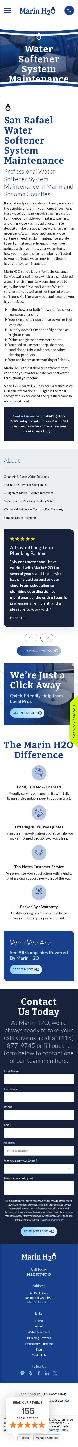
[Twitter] (55, 1373)
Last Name (11, 1089)
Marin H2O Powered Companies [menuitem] (25, 484)
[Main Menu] (7, 10)
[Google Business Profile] (22, 1373)
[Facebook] (39, 1373)
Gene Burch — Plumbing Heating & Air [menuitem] (29, 501)
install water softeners (44, 368)
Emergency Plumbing (39, 1343)
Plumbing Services (39, 1338)
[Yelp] (31, 1373)
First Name (11, 1071)
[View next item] (46, 638)
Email (7, 1125)
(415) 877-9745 (39, 1274)
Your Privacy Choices (52, 1400)
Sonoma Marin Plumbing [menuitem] (20, 517)
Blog (39, 1349)
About (39, 1326)
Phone (8, 1107)
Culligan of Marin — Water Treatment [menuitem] (28, 493)
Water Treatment (39, 1332)
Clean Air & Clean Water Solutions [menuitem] (26, 476)
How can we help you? (18, 1178)
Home (39, 1320)
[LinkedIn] (47, 1373)
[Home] (37, 10)
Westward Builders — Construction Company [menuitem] (33, 509)
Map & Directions (39, 1302)
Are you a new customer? (20, 1160)
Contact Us (39, 1355)
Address (9, 1142)
